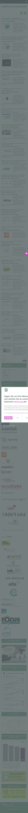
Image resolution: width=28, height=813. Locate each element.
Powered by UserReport (10, 425)
